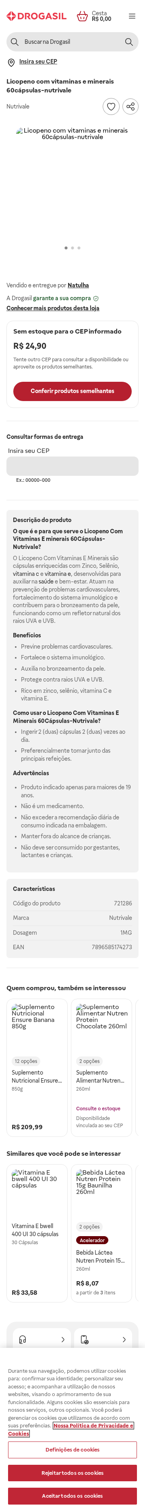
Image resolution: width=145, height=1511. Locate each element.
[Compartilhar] (130, 106)
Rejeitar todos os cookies (72, 1473)
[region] (72, 1429)
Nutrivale (120, 918)
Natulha (78, 285)
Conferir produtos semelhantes (72, 391)
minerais (57, 539)
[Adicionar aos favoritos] (111, 106)
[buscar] (129, 42)
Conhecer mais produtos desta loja (52, 308)
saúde (46, 581)
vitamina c (26, 574)
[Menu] (132, 16)
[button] (72, 183)
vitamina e (58, 574)
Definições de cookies (73, 1450)
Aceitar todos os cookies (72, 1496)
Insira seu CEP (29, 451)
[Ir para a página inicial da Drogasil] (36, 16)
